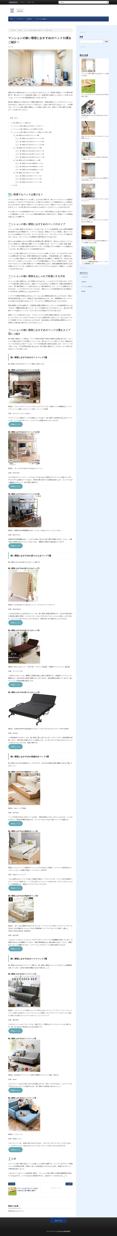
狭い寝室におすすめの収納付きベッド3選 (26, 160)
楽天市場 (15, 935)
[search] (107, 2)
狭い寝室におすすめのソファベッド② (28, 179)
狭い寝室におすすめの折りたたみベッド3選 (27, 148)
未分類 (11, 46)
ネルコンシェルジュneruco (21, 413)
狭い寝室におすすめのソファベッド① (28, 176)
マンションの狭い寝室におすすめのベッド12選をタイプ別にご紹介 (31, 132)
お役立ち (29, 19)
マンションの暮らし (41, 19)
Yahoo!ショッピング (19, 874)
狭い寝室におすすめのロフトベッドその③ (30, 144)
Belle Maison (17, 609)
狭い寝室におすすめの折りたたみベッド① (30, 151)
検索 (106, 41)
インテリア (20, 19)
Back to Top (58, 1220)
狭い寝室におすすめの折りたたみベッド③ (30, 157)
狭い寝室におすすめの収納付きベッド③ (29, 169)
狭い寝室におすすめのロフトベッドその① (30, 138)
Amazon (15, 733)
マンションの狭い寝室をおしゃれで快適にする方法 (27, 129)
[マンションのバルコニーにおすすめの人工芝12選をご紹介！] (12, 1191)
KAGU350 (16, 473)
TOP (11, 19)
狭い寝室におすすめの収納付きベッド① (29, 163)
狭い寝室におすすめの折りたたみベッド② (30, 154)
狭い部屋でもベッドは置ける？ (21, 123)
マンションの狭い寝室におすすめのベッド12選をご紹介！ (71, 2)
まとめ (14, 185)
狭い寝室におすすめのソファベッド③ (28, 182)
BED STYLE (16, 535)
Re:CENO (16, 812)
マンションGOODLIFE (63, 1231)
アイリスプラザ (18, 671)
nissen (14, 1079)
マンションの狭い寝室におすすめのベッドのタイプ (27, 126)
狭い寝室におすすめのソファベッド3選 (26, 172)
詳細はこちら (15, 424)
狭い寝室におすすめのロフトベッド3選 (26, 135)
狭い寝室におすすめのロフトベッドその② (30, 141)
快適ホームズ (17, 1139)
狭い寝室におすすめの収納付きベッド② (29, 166)
